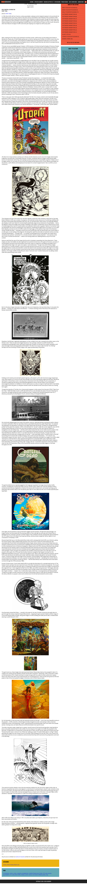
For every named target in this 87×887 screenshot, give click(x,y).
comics (11, 873)
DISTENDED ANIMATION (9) (69, 14)
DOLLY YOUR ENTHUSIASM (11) (70, 12)
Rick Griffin (18, 875)
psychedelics (6, 875)
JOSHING (32, 2)
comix (14, 873)
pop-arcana (48, 873)
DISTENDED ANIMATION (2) (69, 30)
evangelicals (25, 873)
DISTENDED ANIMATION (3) (69, 27)
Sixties (22, 875)
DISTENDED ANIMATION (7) (69, 18)
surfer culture (28, 875)
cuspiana (19, 873)
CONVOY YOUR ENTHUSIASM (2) (70, 36)
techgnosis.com (66, 62)
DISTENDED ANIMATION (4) (69, 25)
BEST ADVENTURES (73, 2)
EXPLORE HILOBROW (38, 2)
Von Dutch (35, 875)
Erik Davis (77, 42)
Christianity (6, 873)
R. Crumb (12, 875)
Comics (5, 864)
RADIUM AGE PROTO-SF (48, 2)
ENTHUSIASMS (57, 2)
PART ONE (8, 13)
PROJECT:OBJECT (64, 2)
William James (41, 875)
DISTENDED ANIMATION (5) (69, 23)
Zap (47, 875)
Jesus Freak (39, 873)
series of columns (20, 857)
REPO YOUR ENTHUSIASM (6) (69, 7)
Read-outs (16, 864)
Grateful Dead (32, 873)
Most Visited (10, 864)
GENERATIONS (81, 2)
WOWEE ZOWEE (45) (67, 39)
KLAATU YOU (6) (66, 34)
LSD (44, 873)
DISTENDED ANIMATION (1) (69, 32)
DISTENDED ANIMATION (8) (69, 16)
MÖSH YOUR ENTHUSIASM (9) (70, 10)
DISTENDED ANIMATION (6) (69, 21)
